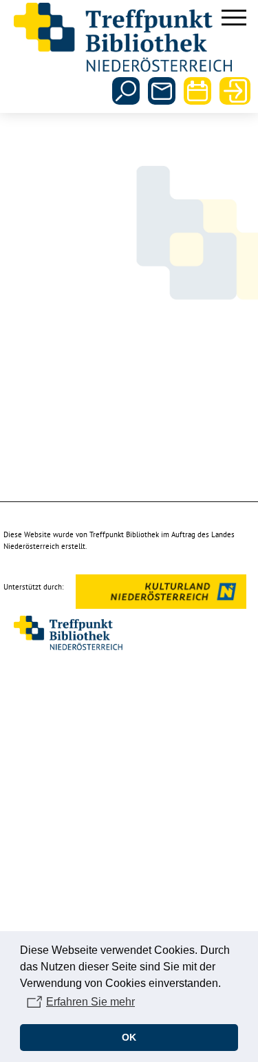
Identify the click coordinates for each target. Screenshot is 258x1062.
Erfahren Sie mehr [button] (90, 1002)
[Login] (233, 91)
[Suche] (126, 91)
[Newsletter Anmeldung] (161, 91)
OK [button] (129, 1037)
